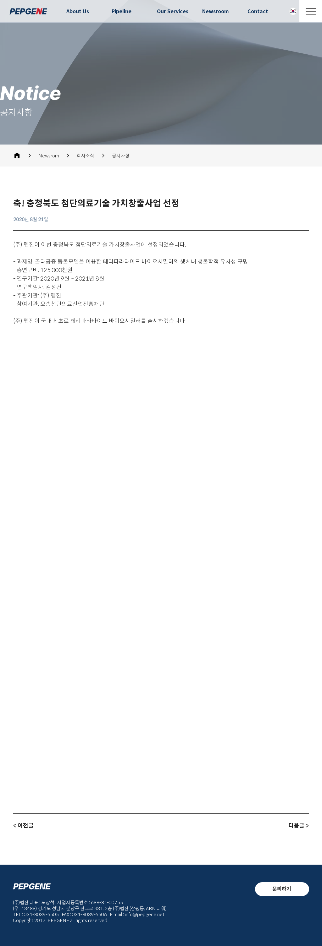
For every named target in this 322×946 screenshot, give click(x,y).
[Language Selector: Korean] (292, 11)
